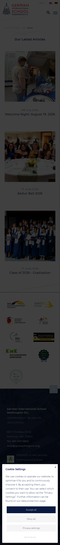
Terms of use (30, 537)
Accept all (31, 509)
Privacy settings (31, 528)
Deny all (31, 519)
